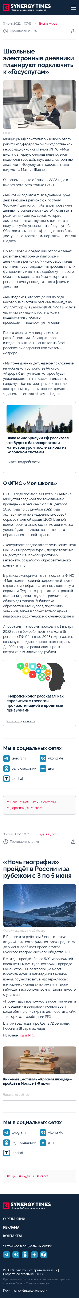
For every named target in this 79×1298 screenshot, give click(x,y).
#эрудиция (27, 1176)
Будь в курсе (48, 23)
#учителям (48, 802)
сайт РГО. (27, 1035)
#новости (37, 808)
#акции (12, 1176)
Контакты (12, 1236)
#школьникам (29, 802)
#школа (12, 802)
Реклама (11, 1227)
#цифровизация (18, 808)
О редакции (14, 1219)
